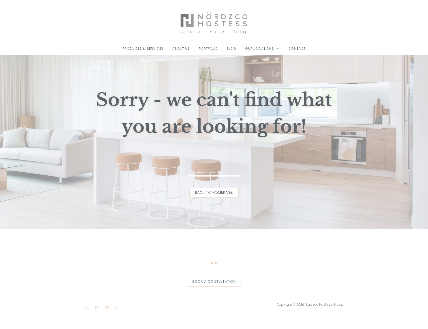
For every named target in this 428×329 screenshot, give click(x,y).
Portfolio (208, 48)
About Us (181, 48)
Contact (297, 48)
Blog (231, 48)
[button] (84, 320)
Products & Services (143, 48)
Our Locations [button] (259, 48)
